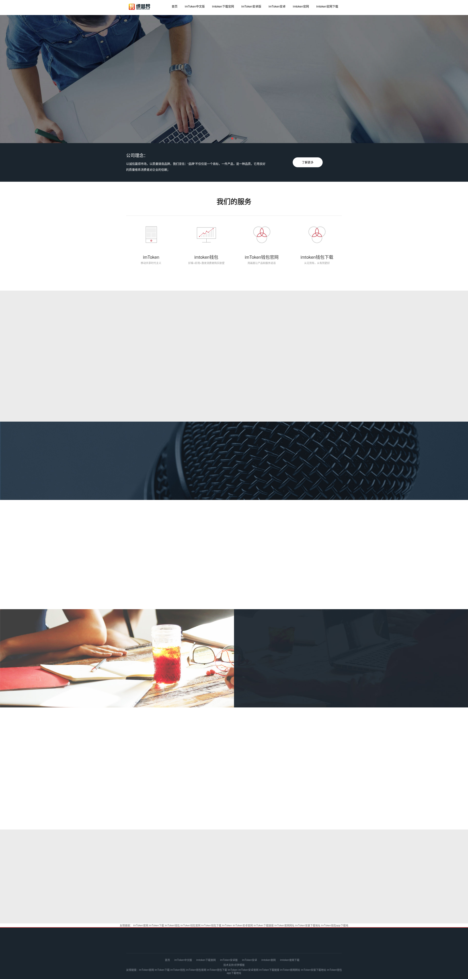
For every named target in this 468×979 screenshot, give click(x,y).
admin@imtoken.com (318, 942)
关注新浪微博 (233, 763)
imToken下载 (156, 925)
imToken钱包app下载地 (334, 925)
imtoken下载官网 (223, 6)
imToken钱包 (172, 925)
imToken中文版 (195, 6)
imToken (227, 925)
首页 (175, 6)
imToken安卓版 (251, 6)
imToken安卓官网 (243, 925)
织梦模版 (239, 965)
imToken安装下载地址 (307, 925)
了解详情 (266, 678)
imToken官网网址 (284, 925)
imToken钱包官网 (190, 925)
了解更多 (308, 162)
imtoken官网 (301, 6)
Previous (12, 79)
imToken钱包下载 (211, 925)
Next (455, 79)
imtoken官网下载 (327, 6)
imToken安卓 (277, 6)
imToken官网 (140, 925)
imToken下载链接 (264, 925)
